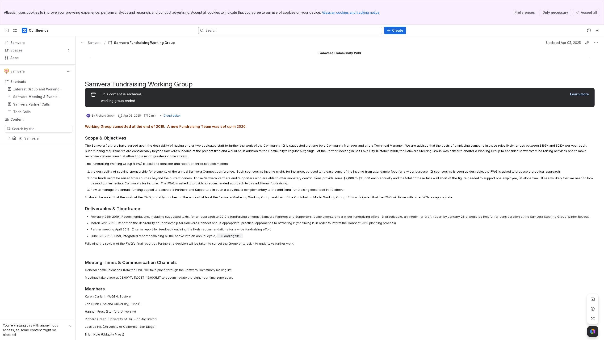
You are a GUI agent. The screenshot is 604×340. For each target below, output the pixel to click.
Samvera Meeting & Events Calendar (35, 97)
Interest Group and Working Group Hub (36, 89)
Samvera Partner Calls (31, 104)
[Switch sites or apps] (15, 30)
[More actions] (68, 71)
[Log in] (597, 30)
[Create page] (592, 318)
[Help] (589, 30)
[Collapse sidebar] (6, 30)
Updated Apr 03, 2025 (563, 43)
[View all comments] (592, 299)
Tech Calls (39, 112)
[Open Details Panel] (592, 309)
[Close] (69, 326)
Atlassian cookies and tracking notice (351, 12)
